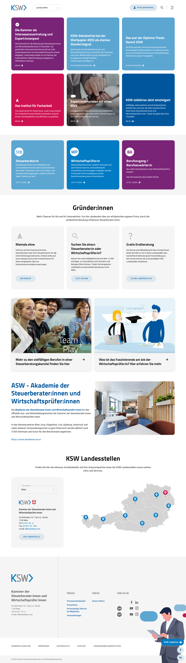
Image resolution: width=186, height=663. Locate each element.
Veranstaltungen (74, 615)
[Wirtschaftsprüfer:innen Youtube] (131, 614)
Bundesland (26, 486)
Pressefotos (72, 605)
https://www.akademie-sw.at (26, 439)
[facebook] (131, 602)
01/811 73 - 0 (27, 523)
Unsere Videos (98, 601)
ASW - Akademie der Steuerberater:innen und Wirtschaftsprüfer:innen (45, 393)
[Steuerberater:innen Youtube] (131, 608)
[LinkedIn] (180, 657)
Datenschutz (63, 646)
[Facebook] (180, 650)
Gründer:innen (93, 208)
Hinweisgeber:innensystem (107, 646)
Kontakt (81, 646)
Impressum (43, 646)
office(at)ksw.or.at (32, 529)
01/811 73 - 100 (29, 526)
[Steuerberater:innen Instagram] (136, 608)
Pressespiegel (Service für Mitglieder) (77, 610)
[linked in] (136, 602)
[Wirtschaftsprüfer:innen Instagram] (136, 614)
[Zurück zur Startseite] (20, 8)
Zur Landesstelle (31, 537)
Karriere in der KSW (21, 646)
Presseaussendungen (76, 601)
